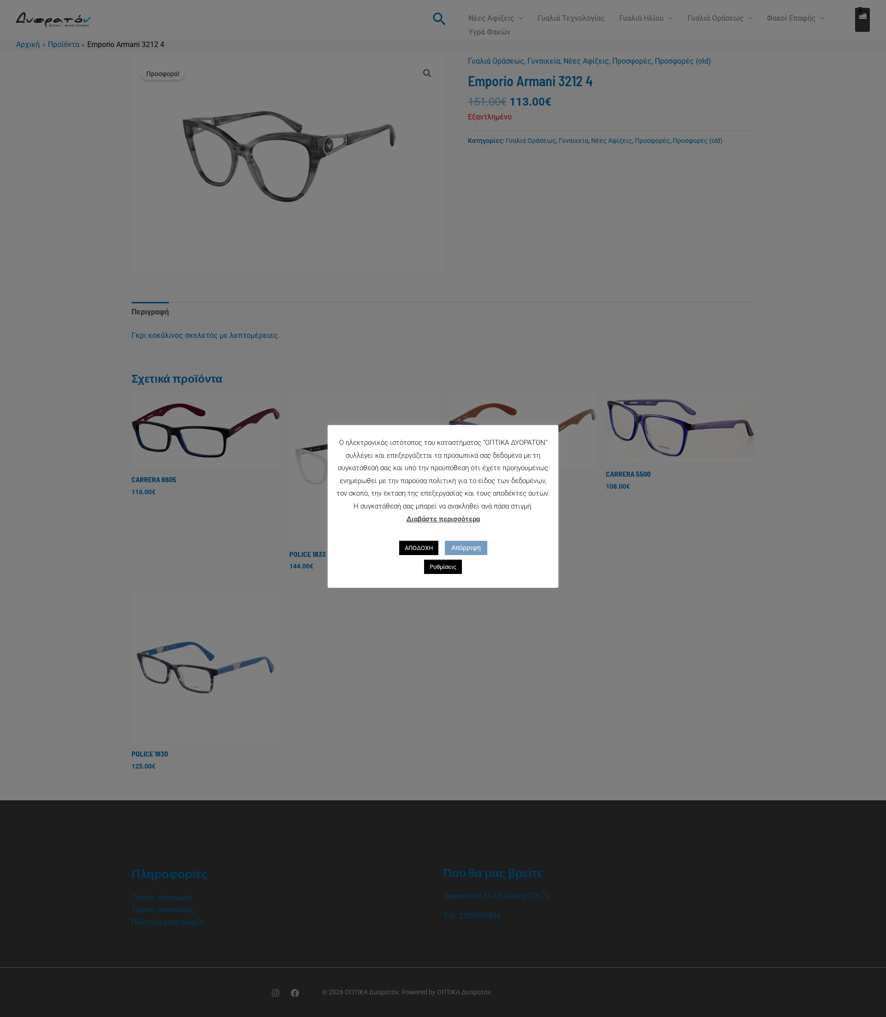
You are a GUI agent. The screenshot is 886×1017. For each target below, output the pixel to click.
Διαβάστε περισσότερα (443, 519)
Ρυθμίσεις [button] (443, 566)
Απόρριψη (466, 547)
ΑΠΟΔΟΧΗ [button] (419, 547)
